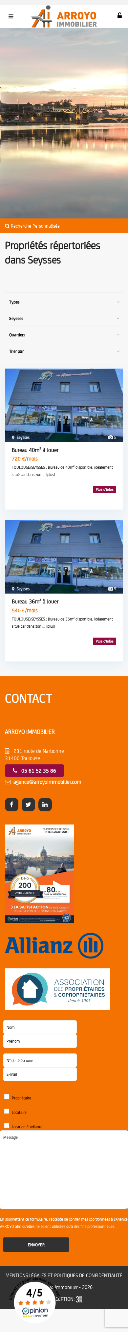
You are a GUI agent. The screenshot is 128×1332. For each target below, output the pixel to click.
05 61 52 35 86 (38, 770)
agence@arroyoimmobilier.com (47, 781)
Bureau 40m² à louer (35, 450)
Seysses (23, 437)
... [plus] (48, 474)
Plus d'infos (105, 489)
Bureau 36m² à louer (35, 601)
